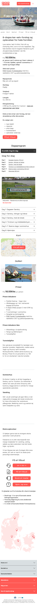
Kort (8, 32)
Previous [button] (3, 273)
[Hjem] (6, 3)
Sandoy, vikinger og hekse (16, 162)
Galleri (14, 32)
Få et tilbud (30, 32)
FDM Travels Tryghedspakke (12, 71)
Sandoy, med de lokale (15, 164)
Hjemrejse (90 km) (14, 171)
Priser (21, 32)
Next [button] (34, 273)
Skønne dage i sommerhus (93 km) (19, 169)
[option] (18, 273)
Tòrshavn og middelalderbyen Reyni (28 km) (22, 166)
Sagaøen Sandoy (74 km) (16, 160)
